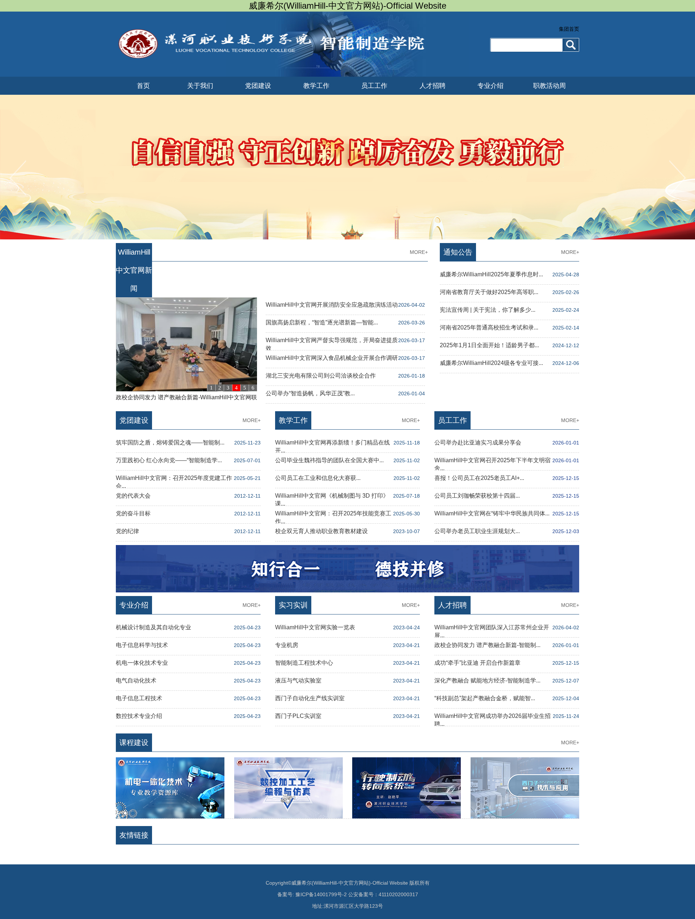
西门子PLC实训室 (298, 716)
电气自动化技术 (136, 680)
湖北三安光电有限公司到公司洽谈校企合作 (321, 376)
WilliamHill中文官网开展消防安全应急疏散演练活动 (332, 305)
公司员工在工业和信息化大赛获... (318, 478)
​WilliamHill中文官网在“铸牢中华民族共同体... (491, 513)
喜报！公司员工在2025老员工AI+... (479, 478)
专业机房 (286, 645)
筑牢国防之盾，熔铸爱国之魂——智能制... (170, 442)
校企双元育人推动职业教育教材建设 (321, 531)
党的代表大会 (133, 496)
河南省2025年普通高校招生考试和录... (489, 327)
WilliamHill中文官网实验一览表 (315, 627)
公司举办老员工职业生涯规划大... (477, 531)
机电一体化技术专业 (142, 663)
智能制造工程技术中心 (304, 663)
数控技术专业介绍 (139, 716)
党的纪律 (127, 531)
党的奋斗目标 (133, 513)
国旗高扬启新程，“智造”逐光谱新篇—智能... (322, 322)
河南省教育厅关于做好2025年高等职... (489, 292)
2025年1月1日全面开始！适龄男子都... (489, 345)
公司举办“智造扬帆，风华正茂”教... (310, 393)
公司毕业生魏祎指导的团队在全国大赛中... (329, 460)
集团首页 (569, 29)
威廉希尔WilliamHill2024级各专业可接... (491, 363)
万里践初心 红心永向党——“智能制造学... (169, 460)
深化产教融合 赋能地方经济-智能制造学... (487, 680)
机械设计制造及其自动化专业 (153, 627)
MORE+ (419, 252)
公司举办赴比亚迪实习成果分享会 (477, 442)
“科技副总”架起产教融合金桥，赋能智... (484, 698)
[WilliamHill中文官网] (274, 74)
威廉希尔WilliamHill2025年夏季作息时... (491, 274)
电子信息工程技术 (139, 698)
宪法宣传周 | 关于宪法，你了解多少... (487, 310)
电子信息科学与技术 (142, 645)
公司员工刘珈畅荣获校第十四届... (477, 496)
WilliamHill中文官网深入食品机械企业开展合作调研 (332, 358)
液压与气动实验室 (298, 680)
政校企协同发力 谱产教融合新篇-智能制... (487, 645)
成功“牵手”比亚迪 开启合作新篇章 (477, 663)
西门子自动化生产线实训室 (310, 698)
